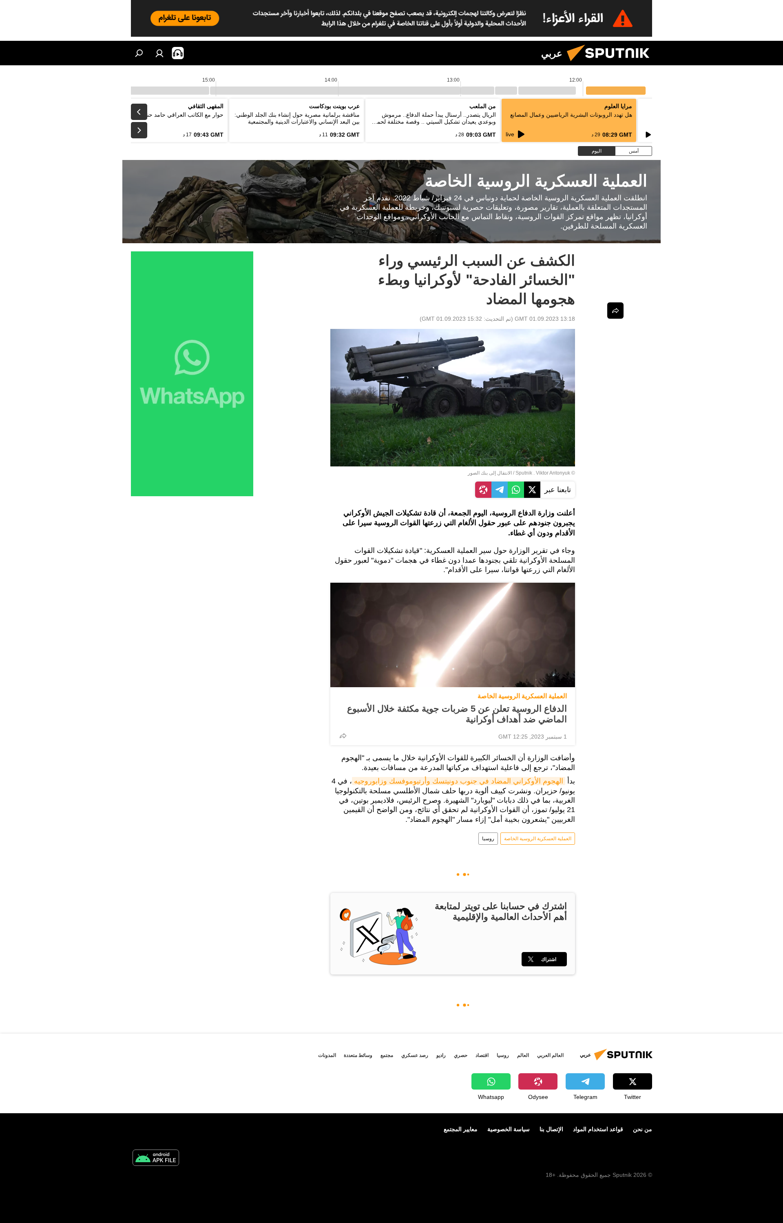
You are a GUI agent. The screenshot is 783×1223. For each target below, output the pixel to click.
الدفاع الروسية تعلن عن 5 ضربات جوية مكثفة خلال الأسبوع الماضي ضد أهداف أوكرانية (457, 714)
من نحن (642, 1129)
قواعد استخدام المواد (598, 1129)
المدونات (327, 1055)
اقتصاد (482, 1055)
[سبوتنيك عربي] (611, 63)
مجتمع (386, 1055)
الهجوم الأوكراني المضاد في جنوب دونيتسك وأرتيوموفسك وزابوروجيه (458, 781)
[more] (343, 736)
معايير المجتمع (461, 1129)
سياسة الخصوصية (508, 1129)
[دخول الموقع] (159, 53)
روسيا (488, 838)
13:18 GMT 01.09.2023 (545, 318)
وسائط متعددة (358, 1055)
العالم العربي (550, 1055)
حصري (460, 1055)
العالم (523, 1055)
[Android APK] (156, 1159)
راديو (441, 1055)
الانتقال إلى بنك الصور (490, 473)
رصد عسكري (414, 1055)
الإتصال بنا (551, 1129)
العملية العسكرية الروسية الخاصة (522, 696)
